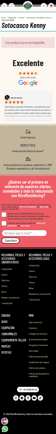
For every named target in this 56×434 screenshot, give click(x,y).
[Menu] (4, 6)
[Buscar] (12, 5)
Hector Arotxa (16, 98)
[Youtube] (34, 398)
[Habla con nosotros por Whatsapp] (4, 429)
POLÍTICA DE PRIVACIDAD (27, 207)
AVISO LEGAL (44, 207)
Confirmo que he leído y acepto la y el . (26, 224)
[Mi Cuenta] (44, 5)
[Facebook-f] (28, 398)
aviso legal (24, 225)
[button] (28, 389)
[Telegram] (22, 398)
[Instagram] (16, 398)
